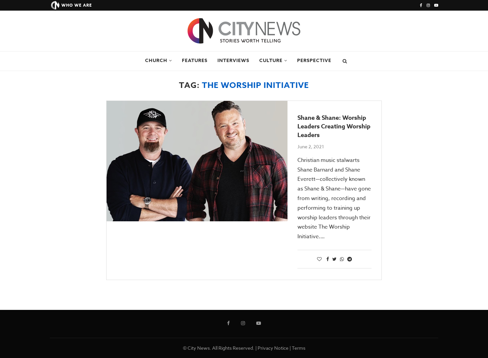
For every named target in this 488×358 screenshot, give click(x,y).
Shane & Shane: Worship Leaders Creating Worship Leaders (333, 126)
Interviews (233, 60)
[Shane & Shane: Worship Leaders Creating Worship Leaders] (197, 161)
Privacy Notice (273, 348)
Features (194, 60)
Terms (298, 348)
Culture (271, 60)
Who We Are (76, 5)
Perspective (314, 60)
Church (156, 60)
